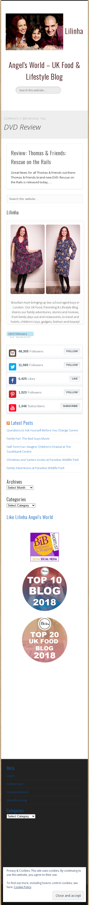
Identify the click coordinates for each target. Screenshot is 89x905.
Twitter (39, 101)
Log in (11, 776)
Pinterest (48, 101)
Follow (72, 351)
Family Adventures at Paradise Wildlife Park (35, 468)
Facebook (30, 101)
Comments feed (17, 792)
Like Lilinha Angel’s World (30, 517)
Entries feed (15, 784)
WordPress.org (17, 800)
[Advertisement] (44, 714)
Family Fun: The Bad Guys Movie (28, 438)
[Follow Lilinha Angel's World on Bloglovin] (20, 337)
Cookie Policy (22, 887)
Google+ (58, 101)
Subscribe (70, 406)
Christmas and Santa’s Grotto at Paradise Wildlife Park (43, 460)
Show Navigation (71, 41)
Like (75, 378)
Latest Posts (22, 422)
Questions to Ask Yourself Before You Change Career (42, 430)
